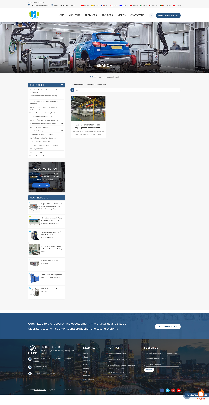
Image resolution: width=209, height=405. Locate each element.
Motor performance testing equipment (44, 120)
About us (74, 15)
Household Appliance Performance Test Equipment (44, 91)
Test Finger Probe (36, 149)
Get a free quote (166, 326)
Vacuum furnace (35, 152)
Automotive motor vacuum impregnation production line (88, 126)
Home (61, 15)
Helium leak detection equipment (42, 123)
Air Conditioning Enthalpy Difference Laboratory (43, 102)
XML (64, 390)
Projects (107, 15)
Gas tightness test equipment (120, 372)
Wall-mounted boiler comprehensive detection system (43, 108)
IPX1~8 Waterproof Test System (50, 290)
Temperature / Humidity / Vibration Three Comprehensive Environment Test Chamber (51, 235)
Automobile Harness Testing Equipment (119, 360)
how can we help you (44, 169)
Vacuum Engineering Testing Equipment (44, 113)
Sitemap (86, 376)
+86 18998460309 (42, 5)
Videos (122, 15)
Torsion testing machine (117, 369)
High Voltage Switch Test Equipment (43, 138)
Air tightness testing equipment (120, 376)
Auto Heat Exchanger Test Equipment (43, 145)
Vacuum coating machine (39, 156)
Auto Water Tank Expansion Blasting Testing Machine (51, 276)
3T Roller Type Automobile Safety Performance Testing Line (51, 248)
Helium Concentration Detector (49, 262)
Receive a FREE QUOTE (167, 15)
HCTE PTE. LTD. (50, 347)
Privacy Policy (88, 379)
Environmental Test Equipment (41, 134)
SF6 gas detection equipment (40, 116)
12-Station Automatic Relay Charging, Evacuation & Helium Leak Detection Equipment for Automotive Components (51, 220)
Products (91, 15)
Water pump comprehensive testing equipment (43, 97)
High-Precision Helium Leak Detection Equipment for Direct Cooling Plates (51, 206)
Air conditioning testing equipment (121, 365)
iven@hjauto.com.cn (67, 5)
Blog (85, 372)
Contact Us (137, 15)
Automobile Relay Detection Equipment (119, 354)
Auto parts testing (36, 131)
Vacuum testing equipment (39, 127)
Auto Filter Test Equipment (39, 141)
